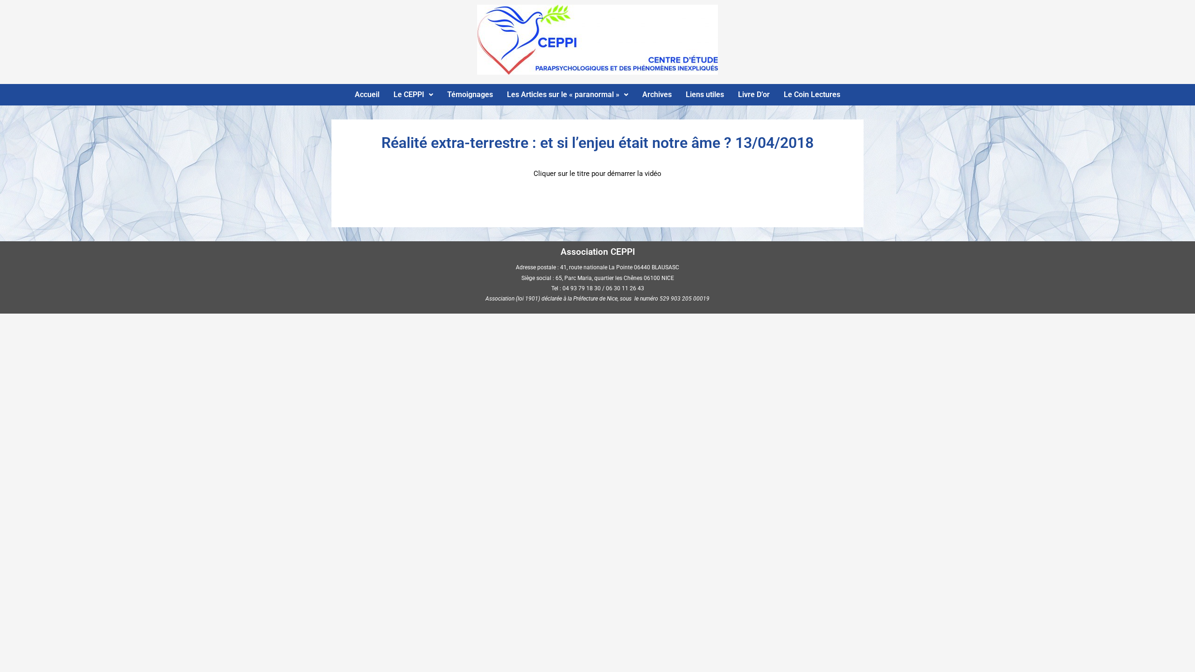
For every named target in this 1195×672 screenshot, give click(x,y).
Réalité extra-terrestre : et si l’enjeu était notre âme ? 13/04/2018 (597, 143)
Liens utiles (705, 94)
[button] (413, 94)
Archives (657, 94)
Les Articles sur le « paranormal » (563, 94)
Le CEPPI (409, 94)
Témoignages (470, 94)
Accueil (367, 94)
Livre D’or (754, 94)
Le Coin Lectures (812, 94)
